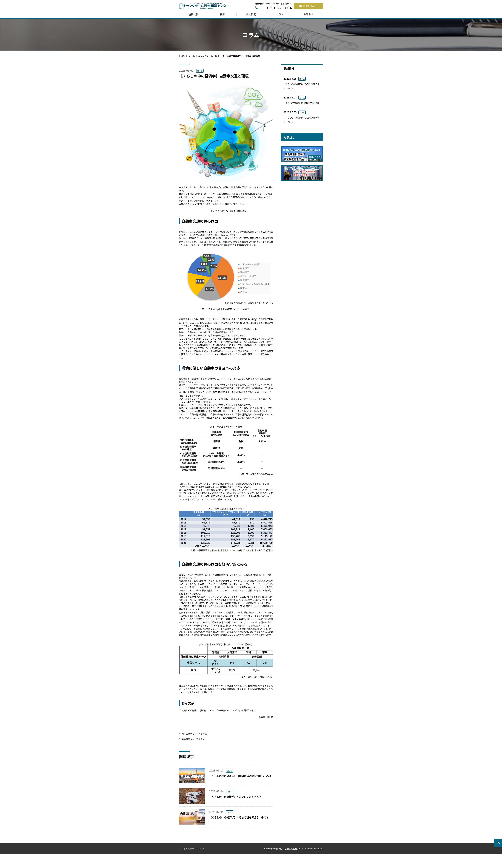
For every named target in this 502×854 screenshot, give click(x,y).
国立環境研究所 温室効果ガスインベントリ (252, 302)
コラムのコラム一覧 (207, 55)
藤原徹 (270, 716)
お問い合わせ (310, 6)
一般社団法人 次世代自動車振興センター (216, 550)
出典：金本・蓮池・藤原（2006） (257, 676)
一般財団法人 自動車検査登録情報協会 (255, 550)
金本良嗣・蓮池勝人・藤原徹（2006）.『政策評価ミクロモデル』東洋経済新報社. (217, 710)
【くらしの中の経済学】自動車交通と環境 (226, 210)
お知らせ (308, 14)
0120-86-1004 (279, 8)
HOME (182, 55)
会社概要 (251, 14)
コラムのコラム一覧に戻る (194, 733)
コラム (279, 14)
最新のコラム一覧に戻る (193, 738)
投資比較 (193, 14)
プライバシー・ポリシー (192, 848)
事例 (222, 14)
